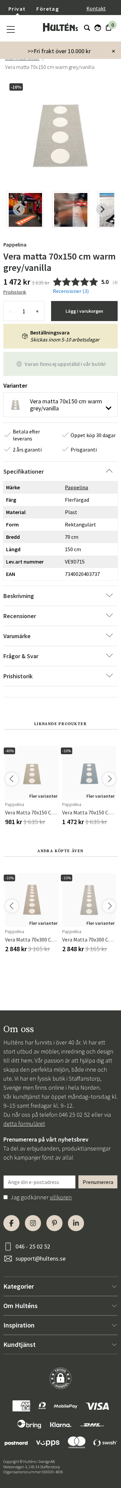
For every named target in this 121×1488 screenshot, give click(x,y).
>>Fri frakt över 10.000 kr (59, 51)
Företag (47, 8)
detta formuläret (24, 1123)
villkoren (61, 1197)
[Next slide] (102, 209)
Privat (17, 8)
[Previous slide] (19, 209)
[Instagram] (33, 1223)
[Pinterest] (54, 1223)
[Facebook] (11, 1223)
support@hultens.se (40, 1258)
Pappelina (15, 244)
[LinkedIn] (76, 1223)
